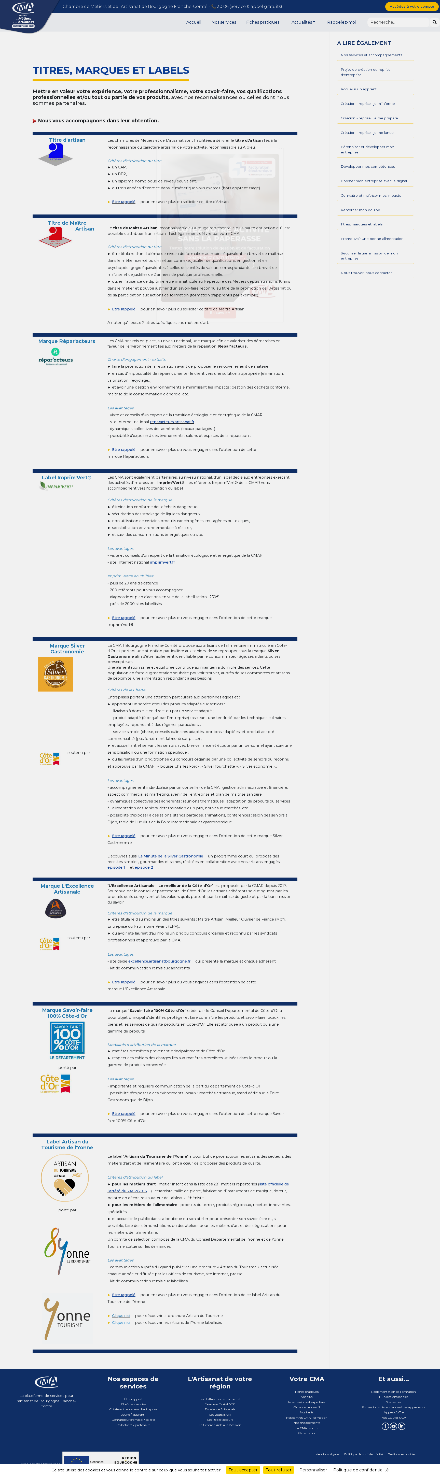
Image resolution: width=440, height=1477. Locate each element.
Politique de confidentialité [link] (361, 1470)
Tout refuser (279, 1470)
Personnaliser (313, 1470)
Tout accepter (243, 1470)
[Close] (280, 158)
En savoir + (220, 324)
